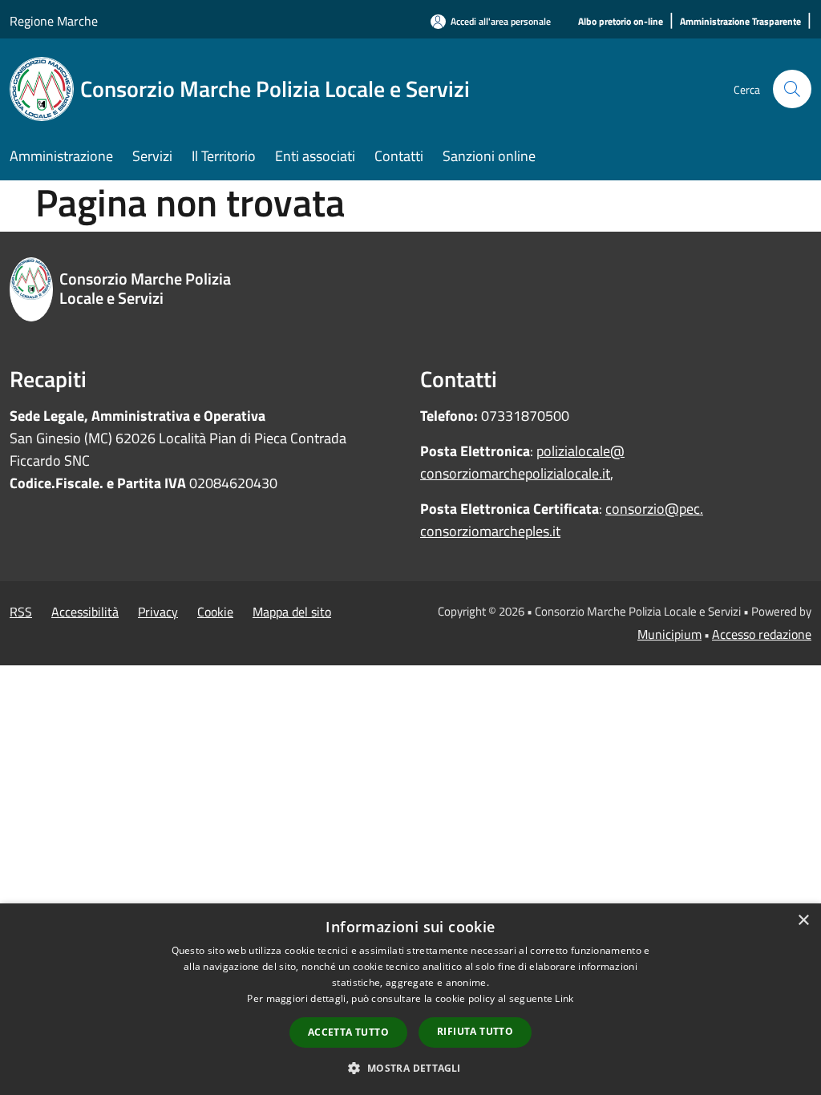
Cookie (215, 611)
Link (564, 998)
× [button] (803, 921)
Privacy (158, 611)
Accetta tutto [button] (348, 1032)
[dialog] (410, 999)
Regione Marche (54, 20)
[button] (410, 1068)
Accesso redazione (761, 634)
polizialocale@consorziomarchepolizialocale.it (522, 462)
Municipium (669, 634)
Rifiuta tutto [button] (475, 1031)
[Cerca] (792, 89)
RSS (21, 611)
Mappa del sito (292, 611)
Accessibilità (85, 611)
